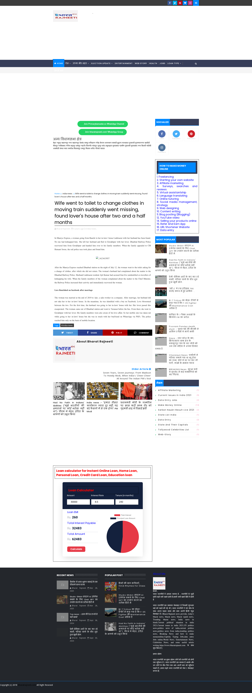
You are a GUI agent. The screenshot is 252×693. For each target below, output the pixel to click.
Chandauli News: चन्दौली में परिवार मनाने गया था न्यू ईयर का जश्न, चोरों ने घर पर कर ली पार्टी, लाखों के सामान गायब (183, 359)
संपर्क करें (58, 70)
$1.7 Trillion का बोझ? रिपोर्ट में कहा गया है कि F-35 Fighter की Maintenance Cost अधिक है (183, 304)
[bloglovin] (185, 3)
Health (153, 63)
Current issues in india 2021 (174, 395)
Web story (141, 63)
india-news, (91, 228)
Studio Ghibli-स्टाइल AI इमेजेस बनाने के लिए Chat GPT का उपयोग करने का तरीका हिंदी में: (184, 249)
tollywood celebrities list (173, 429)
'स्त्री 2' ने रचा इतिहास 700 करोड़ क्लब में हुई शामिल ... (182, 290)
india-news (67, 193)
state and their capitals (173, 424)
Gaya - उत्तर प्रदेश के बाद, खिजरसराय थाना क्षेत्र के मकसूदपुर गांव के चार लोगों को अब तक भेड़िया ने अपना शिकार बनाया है (176, 343)
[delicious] (196, 688)
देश (67, 63)
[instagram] (190, 3)
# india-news (67, 325)
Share (94, 333)
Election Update (101, 63)
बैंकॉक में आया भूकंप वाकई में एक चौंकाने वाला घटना (84, 583)
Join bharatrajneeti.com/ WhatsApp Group (104, 132)
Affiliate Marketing (169, 390)
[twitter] (175, 3)
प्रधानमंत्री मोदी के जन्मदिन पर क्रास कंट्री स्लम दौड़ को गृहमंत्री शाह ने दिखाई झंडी (136, 405)
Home (60, 63)
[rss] (180, 688)
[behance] (186, 688)
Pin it (119, 333)
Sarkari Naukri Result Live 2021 (176, 409)
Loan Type (173, 63)
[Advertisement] (145, 35)
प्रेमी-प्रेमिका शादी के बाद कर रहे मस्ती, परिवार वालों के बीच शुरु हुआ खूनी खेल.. (184, 279)
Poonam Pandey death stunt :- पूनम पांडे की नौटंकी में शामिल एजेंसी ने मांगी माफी (184, 329)
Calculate (76, 549)
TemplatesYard (55, 688)
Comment (144, 333)
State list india (167, 414)
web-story (164, 434)
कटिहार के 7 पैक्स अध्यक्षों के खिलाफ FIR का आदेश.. (182, 316)
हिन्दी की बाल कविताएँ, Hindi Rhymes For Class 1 (132, 586)
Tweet (69, 333)
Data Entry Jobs (167, 400)
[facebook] (170, 3)
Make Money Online (170, 405)
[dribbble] (175, 688)
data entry (164, 419)
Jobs (162, 63)
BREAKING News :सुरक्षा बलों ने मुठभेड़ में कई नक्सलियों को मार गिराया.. (183, 372)
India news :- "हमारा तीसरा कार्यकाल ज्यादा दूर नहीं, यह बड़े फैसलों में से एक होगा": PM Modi (102, 407)
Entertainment (124, 63)
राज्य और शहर (80, 63)
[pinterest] (180, 3)
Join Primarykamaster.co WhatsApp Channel (104, 124)
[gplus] (160, 688)
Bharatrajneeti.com (27, 685)
